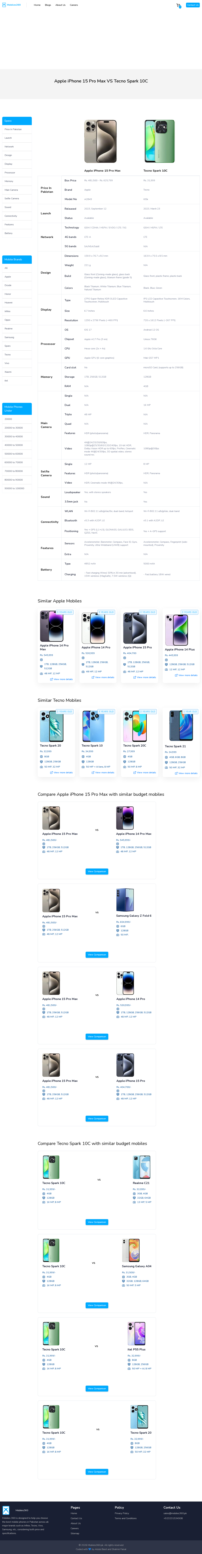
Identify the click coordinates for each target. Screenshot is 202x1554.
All (6, 268)
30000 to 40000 (14, 436)
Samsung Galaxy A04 (136, 1266)
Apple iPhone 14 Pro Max (133, 834)
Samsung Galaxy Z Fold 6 (133, 916)
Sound (8, 207)
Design (8, 155)
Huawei (8, 302)
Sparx (7, 346)
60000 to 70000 (14, 462)
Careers (74, 5)
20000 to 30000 (14, 427)
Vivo (7, 363)
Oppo (7, 320)
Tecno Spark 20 (140, 1433)
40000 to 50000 (14, 445)
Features (9, 224)
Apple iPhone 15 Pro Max (102, 171)
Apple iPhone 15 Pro (130, 1081)
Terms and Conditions (126, 1518)
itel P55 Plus (137, 1349)
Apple (8, 276)
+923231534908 (173, 1518)
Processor (10, 172)
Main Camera (11, 190)
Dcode (8, 285)
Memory (9, 181)
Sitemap (75, 1533)
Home (37, 5)
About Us (60, 5)
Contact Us (193, 5)
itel (6, 380)
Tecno (8, 354)
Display (8, 164)
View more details (63, 679)
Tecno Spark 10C (155, 171)
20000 (8, 419)
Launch (8, 138)
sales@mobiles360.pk (175, 1513)
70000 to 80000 (14, 471)
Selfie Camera (12, 198)
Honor (8, 294)
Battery (8, 233)
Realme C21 (141, 1183)
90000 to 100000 (14, 488)
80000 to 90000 (14, 479)
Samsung (9, 337)
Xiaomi (8, 372)
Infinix (7, 311)
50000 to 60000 (14, 453)
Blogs (48, 5)
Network (9, 146)
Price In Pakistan (13, 129)
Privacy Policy (122, 1513)
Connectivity (11, 216)
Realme (9, 328)
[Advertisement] (101, 36)
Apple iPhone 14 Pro (130, 999)
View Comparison (97, 871)
